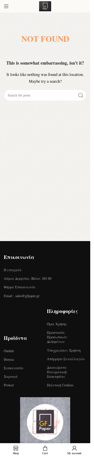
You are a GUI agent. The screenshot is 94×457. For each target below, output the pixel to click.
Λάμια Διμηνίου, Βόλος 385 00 (27, 278)
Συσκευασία (13, 367)
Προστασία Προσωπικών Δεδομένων (57, 337)
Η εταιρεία (13, 269)
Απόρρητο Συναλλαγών (66, 358)
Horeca (9, 359)
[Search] (80, 95)
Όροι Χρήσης (57, 324)
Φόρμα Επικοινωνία (19, 287)
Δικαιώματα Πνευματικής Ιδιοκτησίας (57, 372)
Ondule (9, 350)
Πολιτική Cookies (60, 385)
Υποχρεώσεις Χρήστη (64, 350)
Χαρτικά (11, 376)
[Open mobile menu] (6, 6)
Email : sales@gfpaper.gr (22, 295)
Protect (9, 385)
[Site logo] (45, 5)
